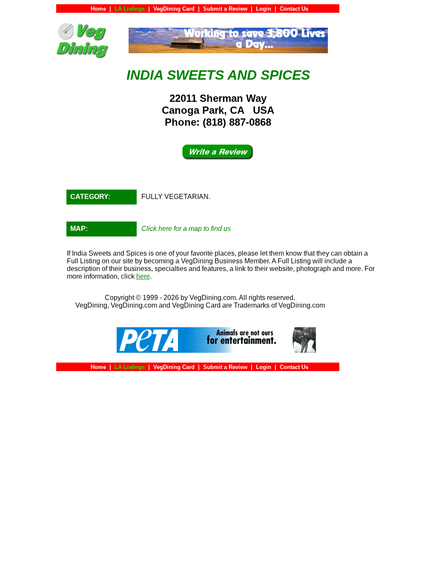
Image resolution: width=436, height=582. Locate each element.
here (143, 276)
